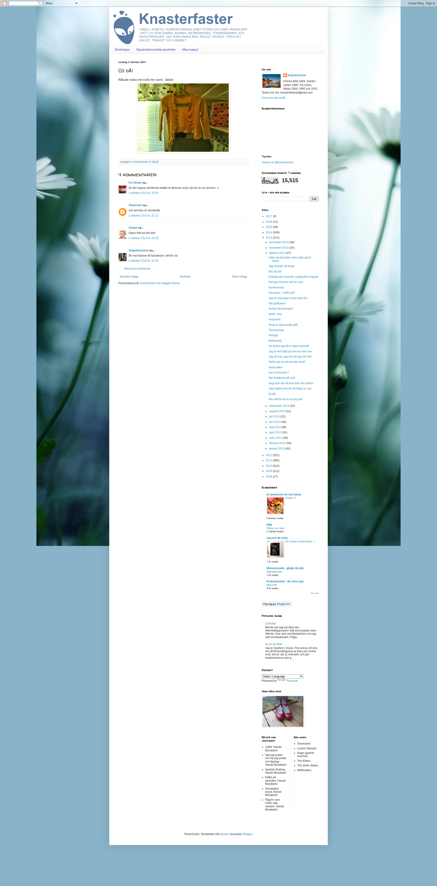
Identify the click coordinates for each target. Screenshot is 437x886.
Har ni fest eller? (279, 372)
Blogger (247, 834)
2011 (269, 460)
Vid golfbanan (277, 303)
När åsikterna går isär (282, 377)
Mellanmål (275, 340)
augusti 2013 (277, 411)
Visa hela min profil (273, 97)
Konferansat (276, 287)
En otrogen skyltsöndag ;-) (300, 541)
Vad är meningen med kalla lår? (288, 298)
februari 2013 (277, 443)
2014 (269, 232)
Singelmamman (139, 250)
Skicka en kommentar (137, 268)
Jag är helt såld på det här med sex (290, 351)
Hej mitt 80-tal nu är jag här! (286, 399)
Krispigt (273, 335)
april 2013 (275, 432)
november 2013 (279, 247)
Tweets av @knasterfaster (277, 162)
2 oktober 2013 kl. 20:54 (143, 192)
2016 (269, 221)
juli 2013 (274, 416)
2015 (269, 227)
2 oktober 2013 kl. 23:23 (143, 238)
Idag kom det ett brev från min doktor (291, 383)
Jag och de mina (277, 538)
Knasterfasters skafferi (156, 49)
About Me (272, 584)
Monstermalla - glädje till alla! (285, 568)
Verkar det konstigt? (281, 308)
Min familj (190, 49)
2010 (269, 465)
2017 (269, 216)
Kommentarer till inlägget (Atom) (160, 283)
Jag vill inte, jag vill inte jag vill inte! (290, 356)
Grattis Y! (290, 498)
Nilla (269, 524)
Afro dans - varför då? (282, 292)
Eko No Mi (275, 271)
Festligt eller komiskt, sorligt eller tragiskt (293, 276)
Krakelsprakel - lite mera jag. (285, 581)
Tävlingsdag (276, 330)
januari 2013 (277, 448)
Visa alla (315, 593)
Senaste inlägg (128, 276)
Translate (292, 680)
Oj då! (272, 394)
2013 (269, 237)
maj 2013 (275, 427)
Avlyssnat (274, 319)
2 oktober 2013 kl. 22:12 (143, 215)
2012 (269, 455)
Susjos (133, 227)
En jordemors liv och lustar (284, 494)
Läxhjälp (270, 623)
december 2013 (279, 242)
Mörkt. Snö (275, 314)
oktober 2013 (277, 253)
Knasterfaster (297, 75)
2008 (269, 476)
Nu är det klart (273, 644)
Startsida (122, 49)
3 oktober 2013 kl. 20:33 (143, 260)
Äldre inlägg (239, 276)
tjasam (225, 834)
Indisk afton (276, 367)
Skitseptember (274, 571)
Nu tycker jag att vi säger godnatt (289, 346)
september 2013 (279, 405)
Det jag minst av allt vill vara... (287, 282)
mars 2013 (276, 437)
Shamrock (135, 205)
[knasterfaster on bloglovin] (277, 605)
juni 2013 (275, 422)
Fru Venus (135, 182)
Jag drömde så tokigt (281, 266)
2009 (269, 471)
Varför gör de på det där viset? (287, 361)
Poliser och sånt (275, 528)
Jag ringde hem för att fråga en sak (290, 388)
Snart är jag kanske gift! (283, 324)
